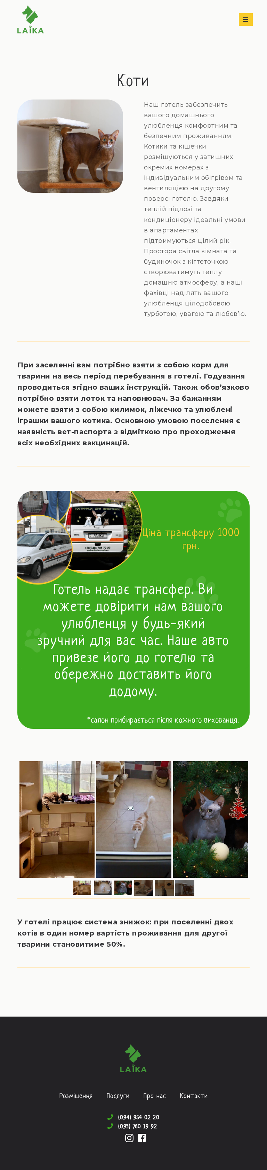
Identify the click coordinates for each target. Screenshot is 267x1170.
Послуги (118, 1096)
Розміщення (76, 1096)
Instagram (129, 1138)
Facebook (142, 1138)
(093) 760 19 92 (137, 1126)
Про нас (155, 1096)
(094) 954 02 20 (138, 1117)
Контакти (194, 1096)
